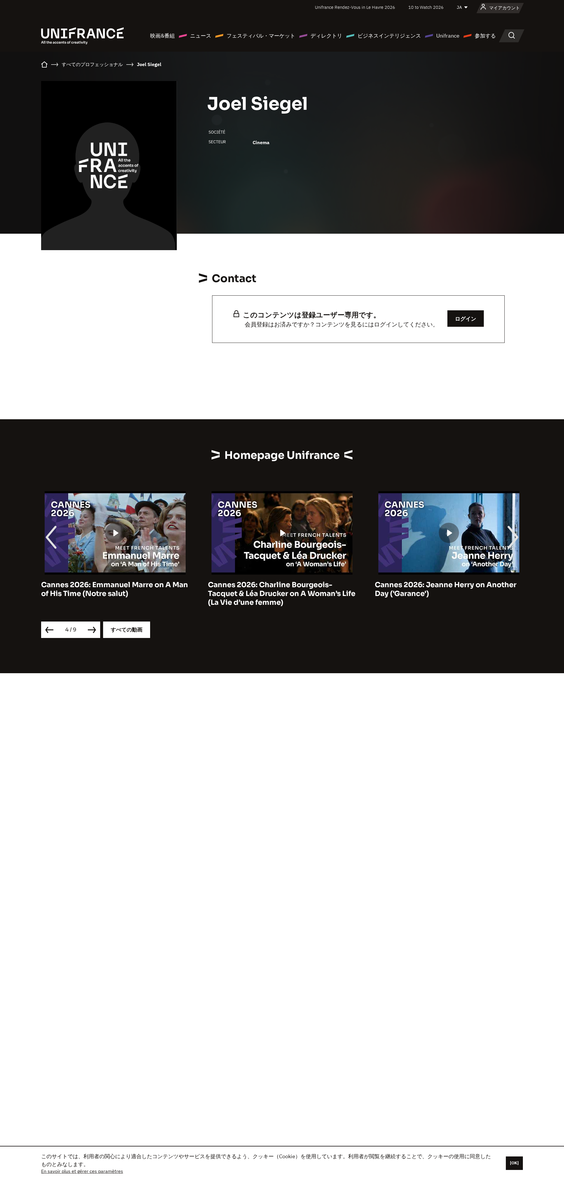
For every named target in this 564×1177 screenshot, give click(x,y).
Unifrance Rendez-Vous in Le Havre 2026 (355, 7)
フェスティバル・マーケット (260, 35)
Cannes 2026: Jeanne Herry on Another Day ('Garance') (445, 589)
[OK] (514, 1163)
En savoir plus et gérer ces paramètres (82, 1171)
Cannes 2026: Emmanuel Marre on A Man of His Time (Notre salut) (114, 589)
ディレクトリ (326, 35)
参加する (485, 35)
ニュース (200, 35)
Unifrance (447, 35)
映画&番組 (162, 35)
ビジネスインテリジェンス (389, 35)
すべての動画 (126, 629)
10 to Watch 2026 (426, 7)
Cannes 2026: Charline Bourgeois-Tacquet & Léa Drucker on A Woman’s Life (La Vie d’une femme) (281, 593)
